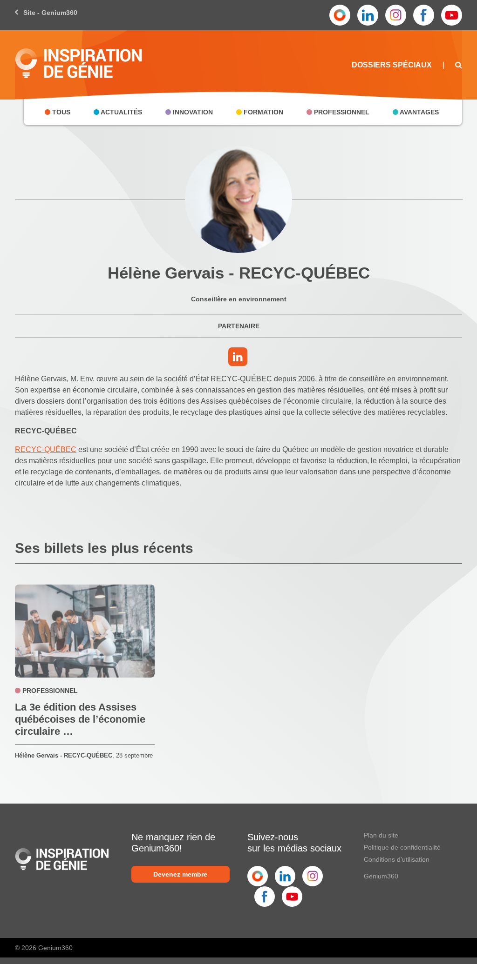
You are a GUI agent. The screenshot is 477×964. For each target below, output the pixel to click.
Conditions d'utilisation (396, 859)
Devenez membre (180, 874)
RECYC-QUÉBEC (45, 449)
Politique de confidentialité (402, 847)
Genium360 (381, 876)
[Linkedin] (238, 358)
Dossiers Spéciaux (392, 65)
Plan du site (381, 835)
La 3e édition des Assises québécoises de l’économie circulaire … (80, 719)
